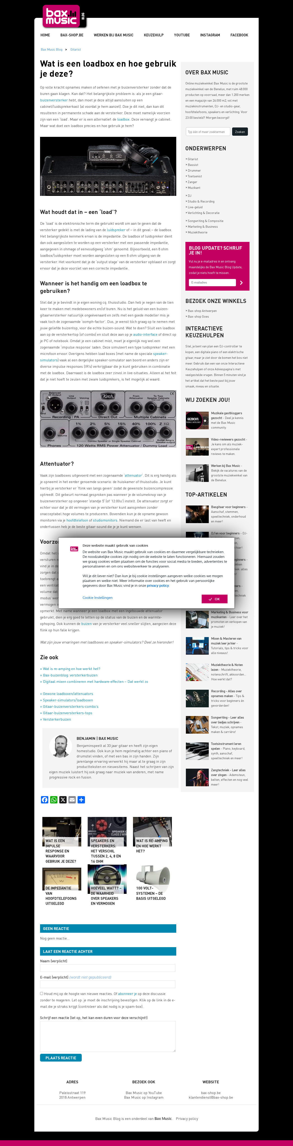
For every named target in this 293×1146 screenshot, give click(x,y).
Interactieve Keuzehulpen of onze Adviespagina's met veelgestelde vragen (214, 369)
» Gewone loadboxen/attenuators (66, 693)
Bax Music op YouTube (144, 1092)
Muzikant (193, 187)
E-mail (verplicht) (75, 977)
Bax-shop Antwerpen (201, 310)
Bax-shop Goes (197, 316)
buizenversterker (54, 99)
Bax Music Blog (51, 49)
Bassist (192, 164)
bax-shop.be (211, 1092)
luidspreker (116, 229)
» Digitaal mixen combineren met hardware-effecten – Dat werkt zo (94, 681)
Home (45, 34)
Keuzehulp (154, 34)
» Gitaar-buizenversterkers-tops (66, 712)
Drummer (193, 170)
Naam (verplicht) (53, 960)
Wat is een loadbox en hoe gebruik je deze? (108, 68)
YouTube (182, 34)
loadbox (123, 119)
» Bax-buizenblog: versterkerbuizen (69, 675)
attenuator (133, 475)
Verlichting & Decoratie (203, 213)
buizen (86, 623)
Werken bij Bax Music (113, 34)
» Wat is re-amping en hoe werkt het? (70, 668)
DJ (188, 195)
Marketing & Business (202, 226)
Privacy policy (187, 1118)
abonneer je (127, 993)
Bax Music (221, 83)
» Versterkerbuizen (55, 719)
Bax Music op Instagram (143, 1097)
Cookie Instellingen (98, 597)
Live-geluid (194, 207)
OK (217, 599)
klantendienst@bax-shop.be (211, 1097)
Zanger (191, 182)
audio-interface (145, 334)
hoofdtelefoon (77, 520)
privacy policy (158, 585)
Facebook (239, 34)
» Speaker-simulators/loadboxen (66, 699)
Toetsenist (194, 176)
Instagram (210, 34)
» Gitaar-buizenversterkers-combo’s (69, 706)
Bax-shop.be (71, 34)
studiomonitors (105, 520)
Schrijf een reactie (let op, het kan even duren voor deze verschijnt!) (93, 1017)
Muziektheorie (196, 232)
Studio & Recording (200, 201)
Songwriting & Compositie (204, 221)
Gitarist (76, 49)
